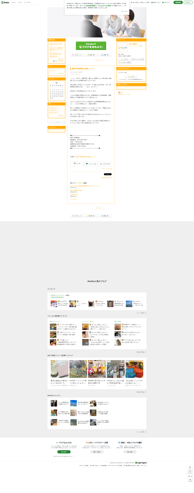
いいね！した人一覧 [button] (106, 168)
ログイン (188, 2)
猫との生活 (118, 321)
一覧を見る (61, 59)
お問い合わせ (95, 465)
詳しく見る (97, 452)
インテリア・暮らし (88, 321)
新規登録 (178, 2)
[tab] (57, 295)
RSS (121, 92)
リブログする (106, 164)
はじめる (64, 452)
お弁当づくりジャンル (57, 295)
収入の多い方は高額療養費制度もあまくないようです (84, 186)
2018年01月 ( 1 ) (54, 112)
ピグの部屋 (139, 46)
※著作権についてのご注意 (124, 94)
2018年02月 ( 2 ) (54, 110)
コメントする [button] (92, 164)
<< (53, 83)
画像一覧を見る (59, 61)
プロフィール (132, 46)
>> (60, 83)
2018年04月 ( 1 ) (54, 108)
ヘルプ (145, 465)
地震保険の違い (74, 195)
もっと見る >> (73, 199)
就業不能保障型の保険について (83, 69)
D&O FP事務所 (133, 44)
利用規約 (104, 465)
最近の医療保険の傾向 (76, 190)
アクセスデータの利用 (116, 465)
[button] (190, 480)
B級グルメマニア (55, 321)
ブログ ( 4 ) (53, 70)
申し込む (130, 452)
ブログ (77, 74)
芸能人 (68, 295)
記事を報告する (107, 177)
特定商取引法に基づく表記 (132, 465)
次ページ (99, 60)
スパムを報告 (84, 465)
